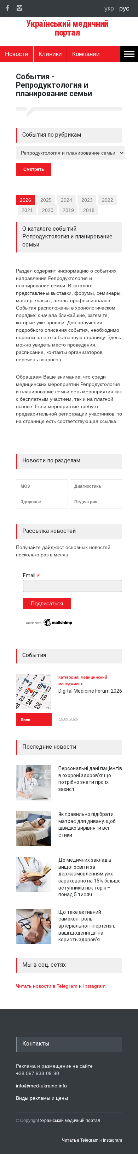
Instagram (94, 986)
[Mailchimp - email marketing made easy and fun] (49, 626)
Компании (86, 54)
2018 (88, 210)
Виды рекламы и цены (42, 1098)
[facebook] (7, 8)
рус (124, 8)
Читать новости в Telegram (47, 986)
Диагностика (87, 486)
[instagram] (19, 8)
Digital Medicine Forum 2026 (90, 691)
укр (110, 8)
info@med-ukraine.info (41, 1085)
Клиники (50, 54)
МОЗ (25, 486)
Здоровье (31, 501)
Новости (16, 54)
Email (31, 575)
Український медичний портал (70, 1120)
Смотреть (33, 169)
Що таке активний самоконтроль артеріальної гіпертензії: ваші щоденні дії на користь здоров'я (86, 925)
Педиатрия (85, 501)
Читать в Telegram (80, 1140)
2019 (68, 210)
